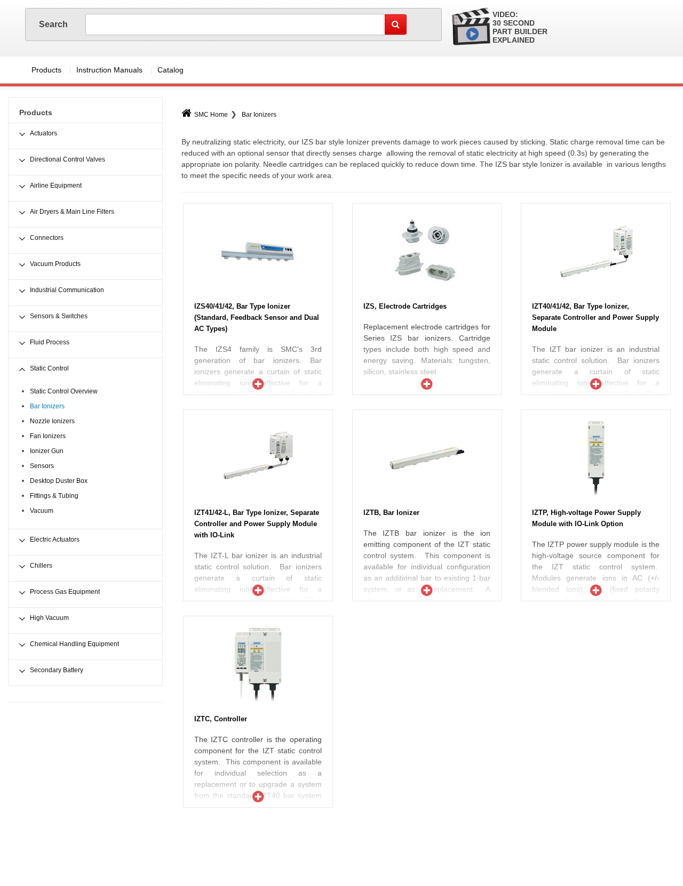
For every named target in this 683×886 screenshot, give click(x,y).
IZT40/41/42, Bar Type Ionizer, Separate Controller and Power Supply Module (595, 317)
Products (46, 70)
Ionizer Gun (46, 451)
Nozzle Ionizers (52, 421)
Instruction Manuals (109, 70)
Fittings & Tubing (54, 496)
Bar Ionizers (259, 114)
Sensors (42, 466)
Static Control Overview (64, 391)
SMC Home (211, 114)
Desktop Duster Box (59, 481)
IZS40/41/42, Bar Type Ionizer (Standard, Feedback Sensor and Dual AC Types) (256, 317)
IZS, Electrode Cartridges (405, 306)
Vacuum (41, 510)
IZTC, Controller (220, 719)
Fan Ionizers (48, 436)
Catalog (170, 70)
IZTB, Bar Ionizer (391, 513)
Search (54, 24)
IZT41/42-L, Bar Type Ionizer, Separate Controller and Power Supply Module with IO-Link (256, 524)
